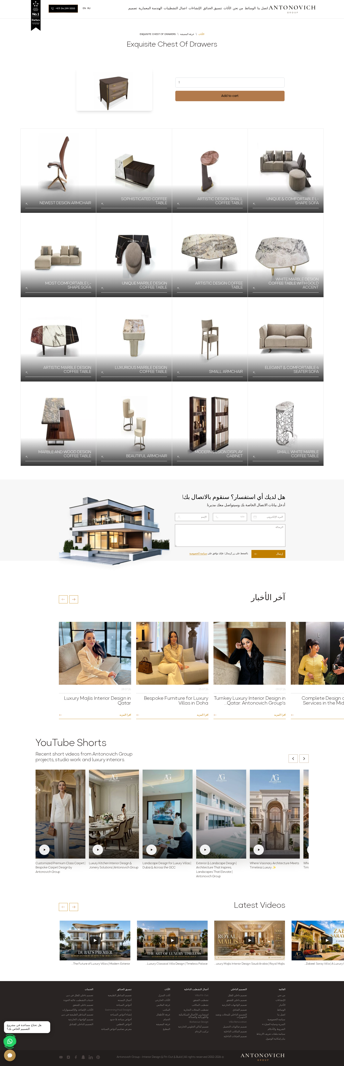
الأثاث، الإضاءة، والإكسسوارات (77, 1010)
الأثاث (167, 989)
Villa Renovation (238, 1022)
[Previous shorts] (293, 758)
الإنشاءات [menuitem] (195, 8)
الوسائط (281, 1010)
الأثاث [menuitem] (227, 8)
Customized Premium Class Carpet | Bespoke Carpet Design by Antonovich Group (60, 868)
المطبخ (166, 1029)
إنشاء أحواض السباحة (121, 1015)
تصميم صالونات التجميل (235, 1027)
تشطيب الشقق (200, 1000)
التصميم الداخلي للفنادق (81, 1024)
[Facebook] (76, 1057)
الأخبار (282, 1005)
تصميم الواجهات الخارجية (234, 1005)
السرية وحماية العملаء (273, 1024)
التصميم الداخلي (239, 989)
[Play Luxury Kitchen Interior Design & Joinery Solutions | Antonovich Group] (114, 814)
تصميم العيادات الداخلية (235, 1036)
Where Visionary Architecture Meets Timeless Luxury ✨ (274, 865)
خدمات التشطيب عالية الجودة (78, 1000)
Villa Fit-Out (201, 995)
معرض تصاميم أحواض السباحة (116, 1029)
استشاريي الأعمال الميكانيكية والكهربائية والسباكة (193, 1016)
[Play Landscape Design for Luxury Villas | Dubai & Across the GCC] (168, 814)
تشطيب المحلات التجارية (196, 1010)
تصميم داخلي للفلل (237, 995)
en (84, 8)
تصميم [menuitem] (132, 8)
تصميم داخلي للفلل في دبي (79, 995)
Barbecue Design (199, 1022)
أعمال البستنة (125, 1000)
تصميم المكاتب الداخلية (235, 1031)
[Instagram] (68, 1057)
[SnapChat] (83, 1057)
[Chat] (10, 1055)
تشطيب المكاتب (200, 1005)
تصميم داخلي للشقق (236, 1000)
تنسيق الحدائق (124, 989)
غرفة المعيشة (163, 1024)
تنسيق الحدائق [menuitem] (212, 8)
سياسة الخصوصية (198, 553)
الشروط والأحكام (276, 1029)
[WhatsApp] (10, 1041)
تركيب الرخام (201, 1031)
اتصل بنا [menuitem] (262, 8)
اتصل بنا (281, 1015)
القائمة (282, 989)
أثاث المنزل (164, 995)
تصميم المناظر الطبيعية (120, 995)
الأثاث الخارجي (162, 1000)
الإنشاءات (280, 1000)
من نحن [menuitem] (238, 8)
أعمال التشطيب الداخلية (196, 989)
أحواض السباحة (124, 1005)
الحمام (166, 1019)
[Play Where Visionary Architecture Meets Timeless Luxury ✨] (275, 814)
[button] (63, 599)
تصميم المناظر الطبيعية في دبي (77, 1015)
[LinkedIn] (91, 1057)
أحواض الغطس (124, 1024)
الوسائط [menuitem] (250, 8)
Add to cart (229, 96)
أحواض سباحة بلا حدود (121, 1019)
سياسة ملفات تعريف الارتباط (270, 1034)
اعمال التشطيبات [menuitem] (175, 8)
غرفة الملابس (163, 1005)
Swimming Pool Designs (118, 1010)
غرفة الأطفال (163, 1015)
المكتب (166, 1010)
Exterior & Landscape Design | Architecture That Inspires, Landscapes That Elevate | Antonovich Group (216, 870)
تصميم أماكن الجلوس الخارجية (193, 1027)
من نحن (281, 995)
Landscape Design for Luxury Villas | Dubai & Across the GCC (167, 865)
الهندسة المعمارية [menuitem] (150, 8)
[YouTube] (61, 1057)
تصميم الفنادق (240, 1010)
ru (89, 8)
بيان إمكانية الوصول (275, 1039)
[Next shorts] (304, 758)
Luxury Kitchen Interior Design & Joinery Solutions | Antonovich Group (113, 865)
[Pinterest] (98, 1057)
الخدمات (89, 989)
